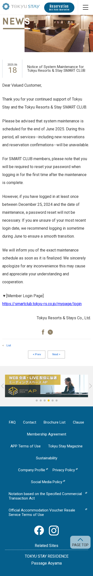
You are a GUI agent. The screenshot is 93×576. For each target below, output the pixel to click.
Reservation (59, 7)
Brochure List (54, 422)
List (8, 345)
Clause (78, 422)
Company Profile (31, 470)
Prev (37, 354)
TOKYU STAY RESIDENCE (46, 556)
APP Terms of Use (25, 446)
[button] (37, 400)
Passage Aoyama (46, 563)
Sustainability (46, 458)
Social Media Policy (46, 482)
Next (56, 354)
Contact (29, 422)
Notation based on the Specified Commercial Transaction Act (45, 496)
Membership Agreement (46, 434)
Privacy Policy (64, 470)
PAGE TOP (80, 545)
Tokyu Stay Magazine (65, 446)
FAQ (12, 422)
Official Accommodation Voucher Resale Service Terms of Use (42, 512)
